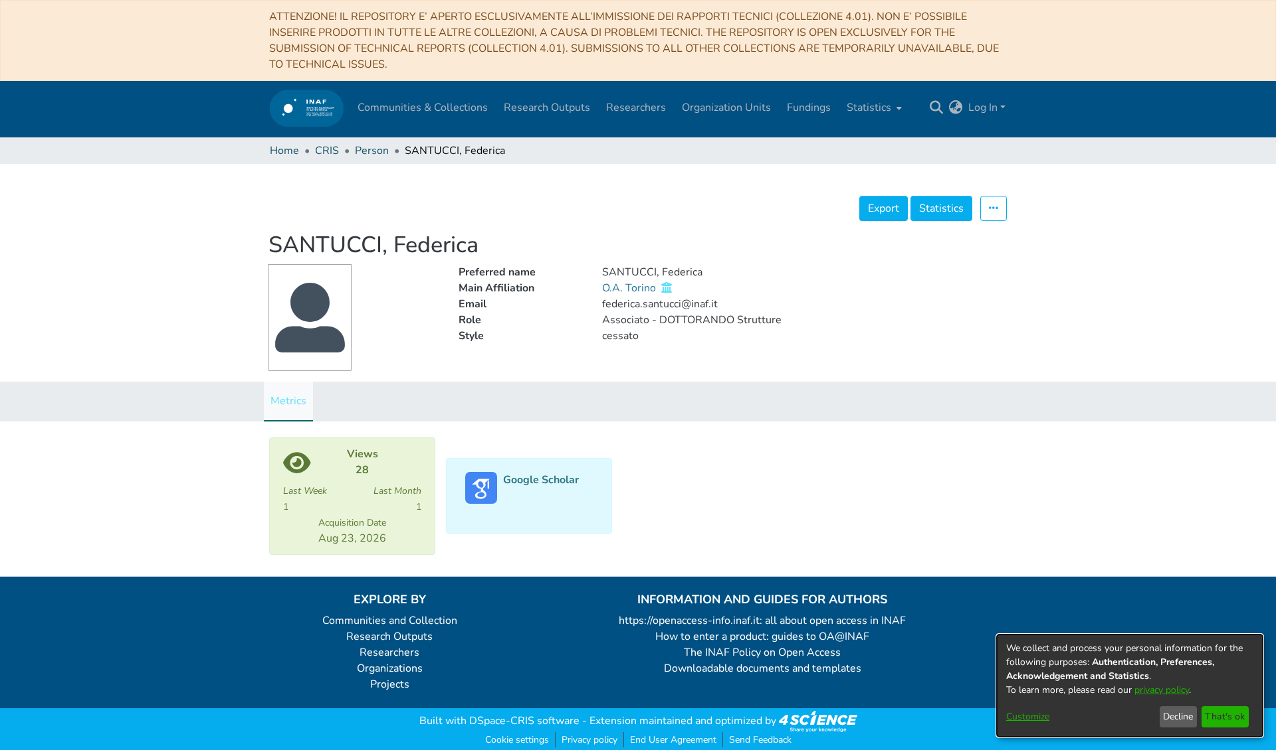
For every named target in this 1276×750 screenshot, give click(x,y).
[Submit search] (936, 107)
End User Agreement (673, 739)
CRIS (327, 150)
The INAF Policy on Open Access (762, 652)
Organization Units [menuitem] (726, 107)
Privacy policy (589, 739)
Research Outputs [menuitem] (547, 107)
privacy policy (1161, 690)
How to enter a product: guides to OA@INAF (762, 636)
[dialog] (1130, 686)
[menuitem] (873, 107)
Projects (389, 684)
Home (284, 150)
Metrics (288, 401)
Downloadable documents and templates (762, 668)
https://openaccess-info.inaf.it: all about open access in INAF (762, 620)
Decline (1178, 716)
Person (372, 150)
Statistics (941, 208)
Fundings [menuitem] (809, 107)
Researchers (389, 652)
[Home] (306, 107)
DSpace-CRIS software (524, 720)
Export (883, 208)
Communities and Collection (389, 620)
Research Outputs (389, 636)
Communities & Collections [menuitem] (423, 107)
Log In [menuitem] (983, 107)
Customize (1027, 716)
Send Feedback (760, 739)
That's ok (1225, 716)
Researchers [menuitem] (636, 107)
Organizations (390, 668)
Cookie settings (517, 739)
